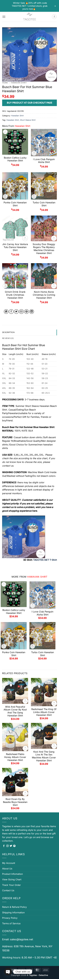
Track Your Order (11, 885)
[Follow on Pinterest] (14, 846)
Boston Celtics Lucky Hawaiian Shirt (15, 159)
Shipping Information (13, 912)
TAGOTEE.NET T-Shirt (45, 559)
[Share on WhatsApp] (6, 311)
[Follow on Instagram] (7, 846)
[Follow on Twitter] (11, 846)
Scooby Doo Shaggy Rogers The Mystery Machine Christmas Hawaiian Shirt (44, 248)
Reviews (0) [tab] (8, 338)
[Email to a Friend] (21, 311)
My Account (8, 863)
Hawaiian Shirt (19, 83)
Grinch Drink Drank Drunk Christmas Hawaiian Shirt (15, 294)
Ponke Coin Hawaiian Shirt (15, 204)
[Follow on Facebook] (4, 846)
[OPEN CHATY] (8, 971)
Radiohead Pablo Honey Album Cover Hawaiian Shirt (15, 757)
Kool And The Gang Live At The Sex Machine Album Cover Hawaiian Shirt (44, 756)
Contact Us (8, 890)
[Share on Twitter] (16, 311)
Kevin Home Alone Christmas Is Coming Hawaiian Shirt (44, 294)
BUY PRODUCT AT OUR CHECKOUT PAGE (29, 102)
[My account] (54, 16)
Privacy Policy (9, 917)
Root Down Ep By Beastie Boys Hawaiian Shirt (15, 802)
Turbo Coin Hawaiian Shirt (44, 204)
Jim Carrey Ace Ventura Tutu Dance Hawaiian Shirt (15, 247)
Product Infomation (12, 874)
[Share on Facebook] (11, 311)
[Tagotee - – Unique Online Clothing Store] (29, 17)
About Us (7, 868)
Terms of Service (11, 923)
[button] (4, 16)
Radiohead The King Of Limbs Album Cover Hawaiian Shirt (43, 712)
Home (5, 83)
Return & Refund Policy (14, 907)
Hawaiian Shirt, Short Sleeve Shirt (21, 120)
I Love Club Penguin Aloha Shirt (44, 161)
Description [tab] (8, 332)
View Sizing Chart (11, 879)
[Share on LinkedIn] (31, 311)
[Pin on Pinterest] (26, 311)
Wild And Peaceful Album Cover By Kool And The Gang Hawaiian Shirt (15, 711)
